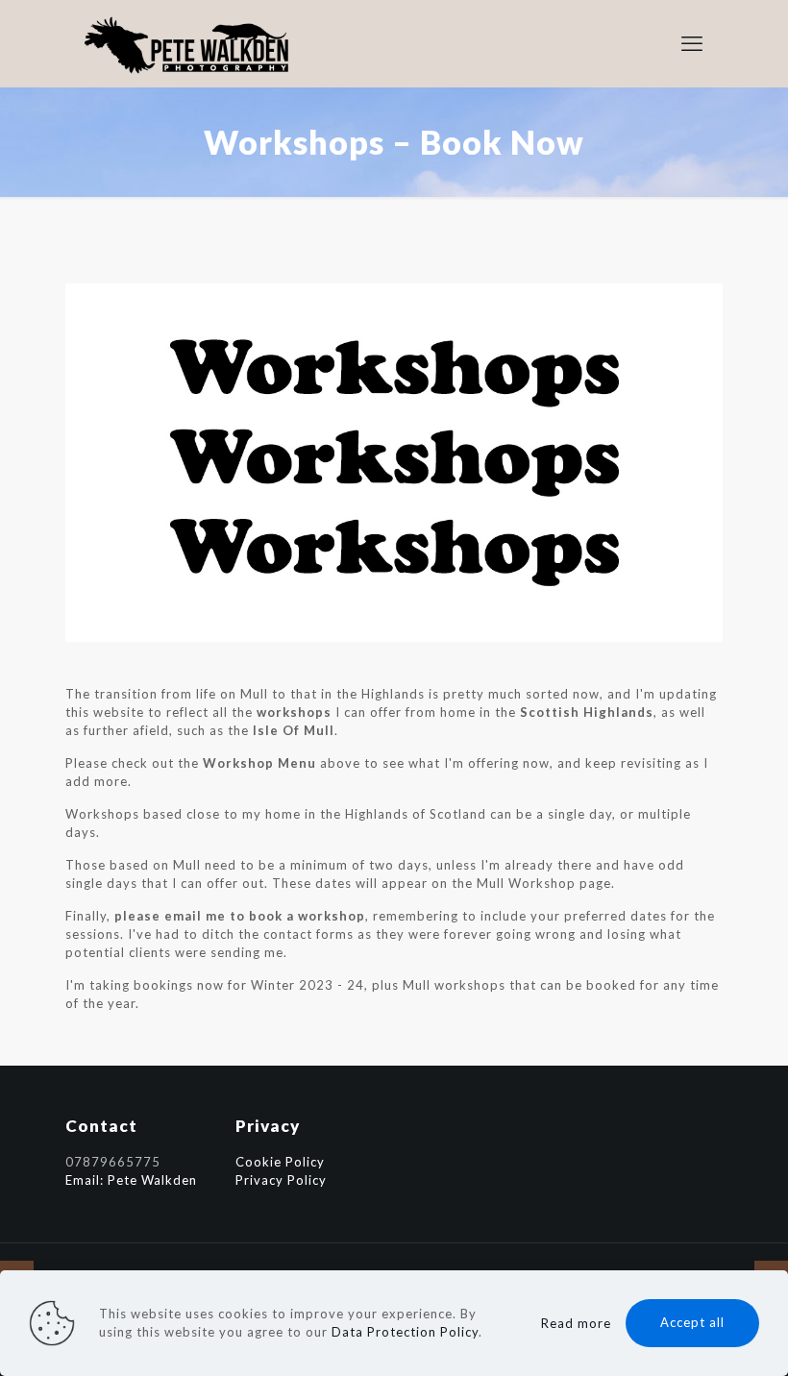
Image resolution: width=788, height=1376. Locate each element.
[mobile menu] (692, 43)
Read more (576, 1323)
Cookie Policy (280, 1161)
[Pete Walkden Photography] (188, 43)
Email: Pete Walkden (131, 1180)
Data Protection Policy (405, 1331)
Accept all (692, 1322)
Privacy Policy (281, 1180)
